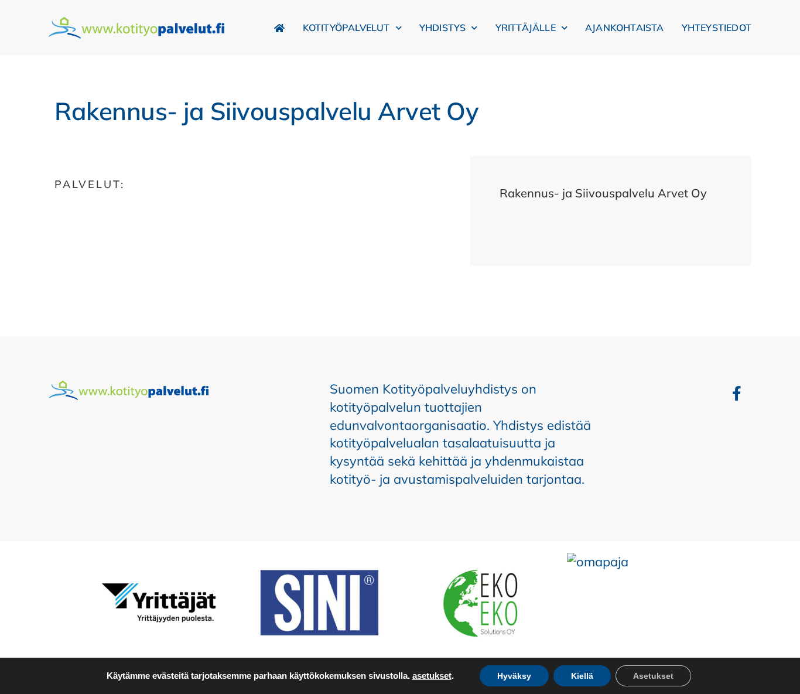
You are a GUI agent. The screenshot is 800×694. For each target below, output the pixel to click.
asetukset (432, 676)
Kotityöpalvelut (346, 27)
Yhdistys (442, 27)
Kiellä (582, 676)
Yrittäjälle (525, 27)
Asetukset (653, 676)
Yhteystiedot (716, 27)
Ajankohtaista (624, 27)
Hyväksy (514, 676)
